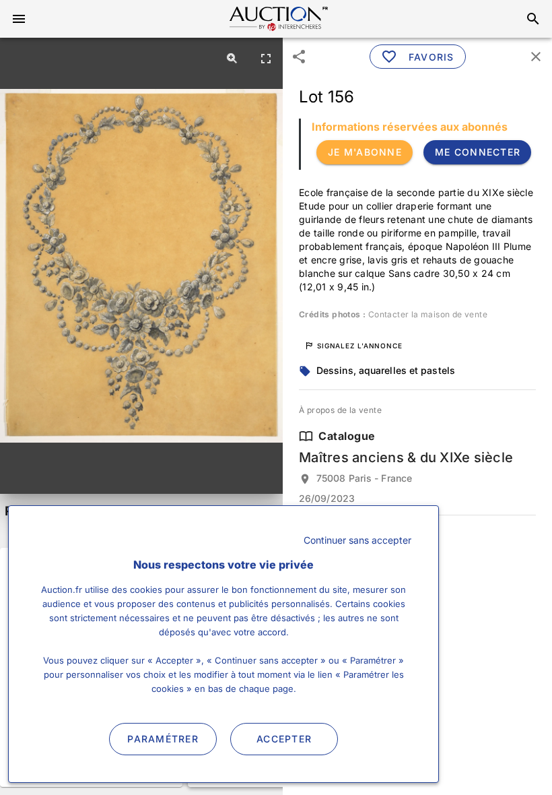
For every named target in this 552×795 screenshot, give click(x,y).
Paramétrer (163, 738)
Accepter (284, 738)
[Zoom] (232, 58)
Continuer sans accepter (357, 540)
